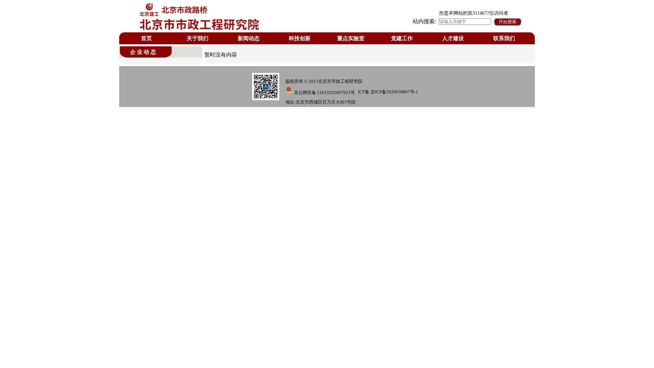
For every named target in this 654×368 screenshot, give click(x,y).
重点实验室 (350, 38)
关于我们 (197, 38)
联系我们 (504, 38)
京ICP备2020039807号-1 (394, 91)
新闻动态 (249, 38)
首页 (146, 38)
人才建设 (453, 38)
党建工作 (402, 38)
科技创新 (300, 38)
